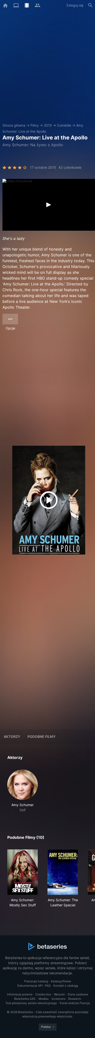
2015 (48, 125)
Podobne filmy (42, 736)
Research (74, 998)
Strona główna (13, 125)
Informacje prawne (19, 994)
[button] (22, 791)
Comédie (64, 125)
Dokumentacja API (30, 985)
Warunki (59, 994)
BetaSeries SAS (25, 998)
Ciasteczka (43, 994)
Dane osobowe (78, 994)
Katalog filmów (61, 981)
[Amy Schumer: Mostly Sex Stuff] (22, 872)
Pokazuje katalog (36, 981)
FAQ (47, 985)
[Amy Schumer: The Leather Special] (63, 872)
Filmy (34, 125)
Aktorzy (12, 736)
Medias (43, 998)
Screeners (58, 998)
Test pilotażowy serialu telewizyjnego (31, 1003)
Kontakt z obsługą (65, 985)
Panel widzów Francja (75, 1003)
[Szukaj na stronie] (90, 5)
